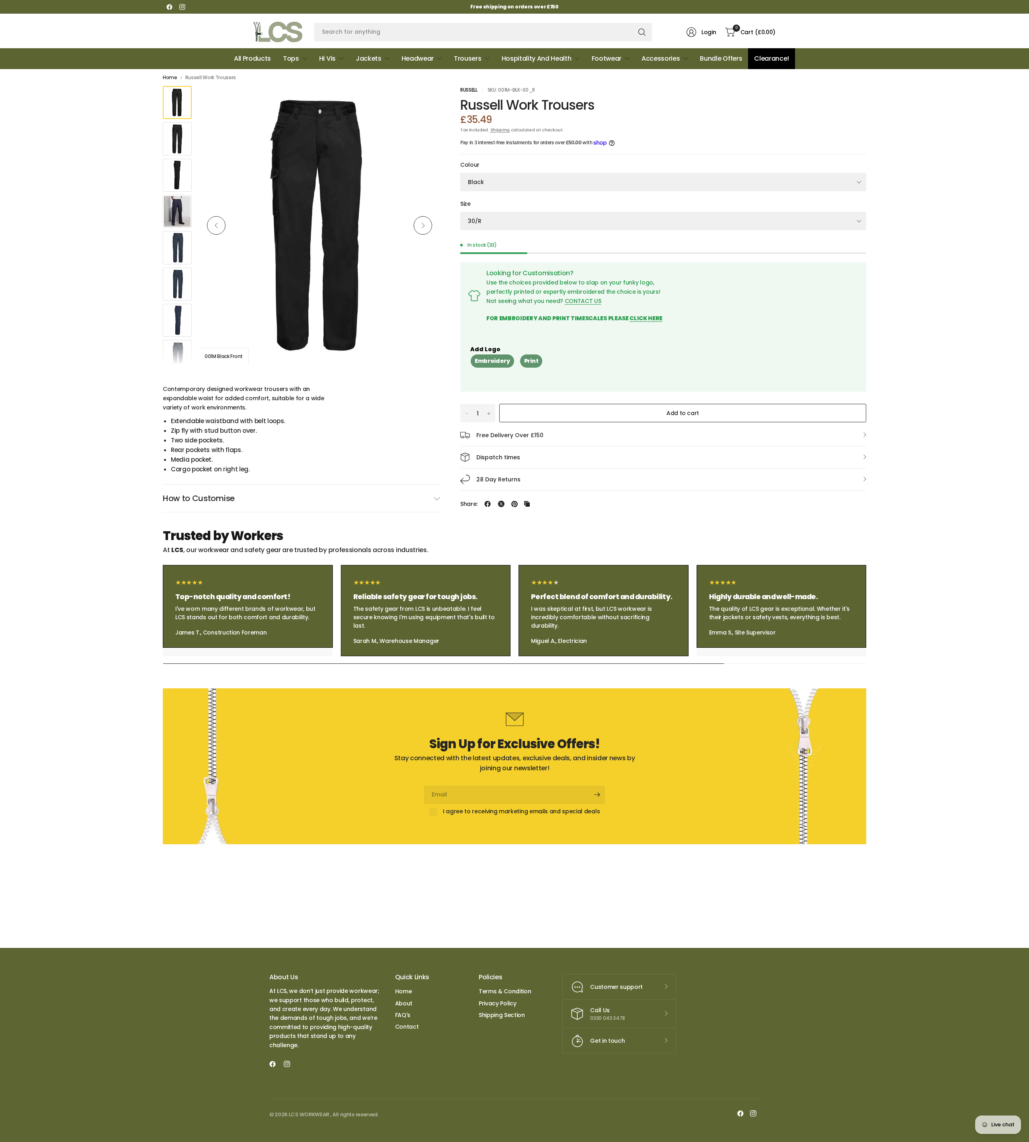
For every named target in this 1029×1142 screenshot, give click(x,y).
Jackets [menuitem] (368, 58)
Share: (469, 504)
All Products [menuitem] (252, 58)
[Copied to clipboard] (527, 504)
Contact (407, 1027)
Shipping (500, 130)
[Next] (423, 225)
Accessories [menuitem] (661, 58)
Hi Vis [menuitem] (327, 58)
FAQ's (402, 1015)
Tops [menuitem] (291, 58)
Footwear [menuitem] (606, 58)
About (403, 1003)
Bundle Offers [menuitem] (721, 58)
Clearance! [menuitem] (771, 58)
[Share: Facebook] (487, 504)
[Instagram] (182, 6)
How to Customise (199, 498)
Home (170, 77)
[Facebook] (169, 6)
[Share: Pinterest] (514, 504)
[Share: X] (501, 504)
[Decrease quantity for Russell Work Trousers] (467, 413)
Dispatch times (498, 457)
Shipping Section (502, 1015)
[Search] (642, 32)
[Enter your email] (597, 795)
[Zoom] (425, 101)
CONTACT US (583, 301)
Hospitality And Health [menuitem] (537, 58)
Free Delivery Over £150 (509, 435)
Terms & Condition (505, 991)
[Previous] (216, 225)
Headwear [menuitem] (418, 58)
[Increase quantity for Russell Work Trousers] (489, 413)
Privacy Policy (498, 1003)
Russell (469, 89)
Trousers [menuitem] (467, 58)
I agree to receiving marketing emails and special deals (521, 811)
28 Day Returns (498, 479)
